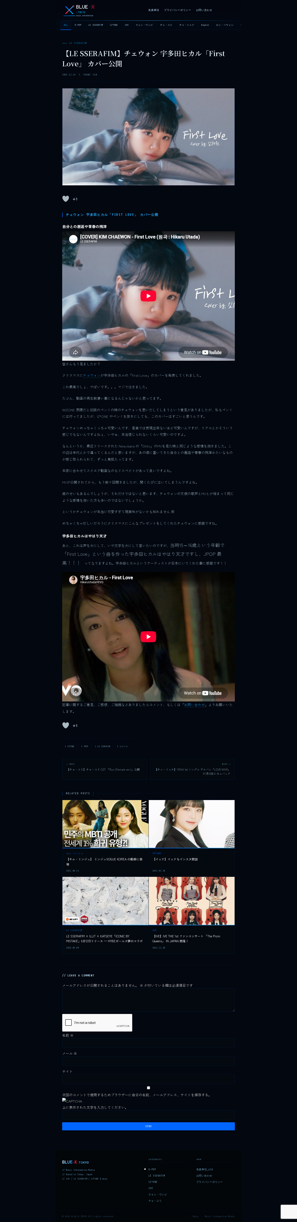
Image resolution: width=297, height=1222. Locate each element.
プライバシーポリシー (177, 10)
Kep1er (205, 25)
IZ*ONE (114, 25)
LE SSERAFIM (95, 25)
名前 (68, 1035)
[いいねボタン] (65, 198)
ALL (66, 25)
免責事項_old (204, 1169)
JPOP (86, 746)
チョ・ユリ (166, 25)
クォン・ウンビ (144, 25)
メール (69, 1053)
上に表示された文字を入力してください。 (95, 1107)
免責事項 (153, 10)
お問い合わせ (204, 10)
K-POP (78, 25)
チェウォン (91, 375)
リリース (123, 746)
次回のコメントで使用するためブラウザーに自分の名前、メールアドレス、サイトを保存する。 (137, 1094)
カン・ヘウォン (224, 25)
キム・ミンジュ (74, 853)
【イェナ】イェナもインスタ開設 (175, 859)
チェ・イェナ (186, 25)
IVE (127, 25)
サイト (67, 1071)
